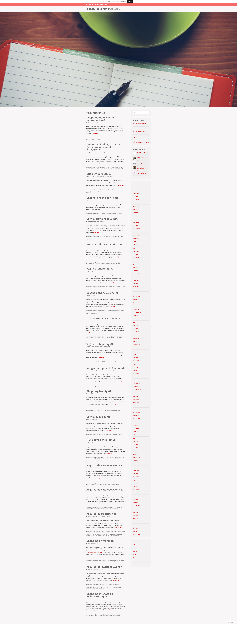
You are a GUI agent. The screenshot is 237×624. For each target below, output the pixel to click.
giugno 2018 (136, 476)
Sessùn (95, 338)
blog (107, 189)
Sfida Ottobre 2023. (98, 173)
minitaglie (108, 237)
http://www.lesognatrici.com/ (94, 552)
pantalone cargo (115, 337)
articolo (104, 189)
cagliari (114, 531)
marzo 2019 (135, 447)
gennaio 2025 (136, 232)
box (101, 336)
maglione (114, 262)
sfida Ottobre (110, 191)
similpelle (88, 616)
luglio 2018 (135, 473)
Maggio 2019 (136, 441)
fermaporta (88, 311)
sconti (95, 168)
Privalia (113, 167)
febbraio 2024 (136, 260)
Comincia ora (130, 1)
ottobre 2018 (136, 463)
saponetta (119, 534)
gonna (92, 311)
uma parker (103, 561)
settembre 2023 (137, 277)
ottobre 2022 (136, 309)
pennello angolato (105, 587)
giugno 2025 (136, 222)
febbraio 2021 (136, 373)
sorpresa (106, 338)
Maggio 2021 (136, 364)
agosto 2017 (136, 509)
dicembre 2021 (136, 341)
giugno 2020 (136, 399)
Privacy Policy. (147, 8)
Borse (107, 167)
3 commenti (98, 139)
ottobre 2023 (136, 273)
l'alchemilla (92, 534)
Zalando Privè (114, 168)
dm (95, 237)
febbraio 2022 (136, 335)
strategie (105, 168)
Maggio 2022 (136, 325)
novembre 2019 (136, 422)
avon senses (117, 584)
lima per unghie (99, 237)
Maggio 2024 (136, 251)
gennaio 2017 (136, 531)
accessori (104, 167)
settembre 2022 (137, 312)
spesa (104, 386)
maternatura (111, 458)
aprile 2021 (135, 367)
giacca (121, 336)
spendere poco (108, 263)
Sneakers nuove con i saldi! (103, 197)
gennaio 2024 (136, 264)
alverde (97, 236)
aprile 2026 (135, 196)
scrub (104, 484)
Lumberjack (117, 286)
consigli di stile (112, 336)
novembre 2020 (136, 383)
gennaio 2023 (136, 299)
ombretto (100, 410)
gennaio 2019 (136, 454)
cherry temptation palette (111, 408)
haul (113, 137)
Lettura (108, 370)
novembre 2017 (136, 499)
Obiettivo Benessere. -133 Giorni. (140, 128)
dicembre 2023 (136, 267)
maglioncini (110, 262)
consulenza (117, 336)
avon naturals (118, 483)
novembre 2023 (136, 270)
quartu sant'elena (113, 534)
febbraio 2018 (136, 489)
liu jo (100, 434)
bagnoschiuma (102, 236)
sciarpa (96, 263)
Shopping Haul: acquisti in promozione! (101, 119)
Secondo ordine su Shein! (102, 292)
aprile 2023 (135, 289)
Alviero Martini (106, 137)
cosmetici (88, 191)
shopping (88, 139)
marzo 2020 (136, 409)
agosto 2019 (136, 431)
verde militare (114, 263)
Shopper (116, 237)
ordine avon (99, 587)
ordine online (89, 263)
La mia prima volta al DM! (102, 218)
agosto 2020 (136, 393)
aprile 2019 (135, 444)
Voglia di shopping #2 (100, 268)
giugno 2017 (136, 515)
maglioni (118, 262)
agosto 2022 (136, 315)
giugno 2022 (136, 322)
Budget (97, 386)
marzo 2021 (135, 370)
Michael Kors (117, 137)
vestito (92, 616)
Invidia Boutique (114, 614)
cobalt (113, 507)
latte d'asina (96, 534)
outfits (110, 337)
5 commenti (120, 434)
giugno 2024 (136, 248)
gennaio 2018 (136, 492)
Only (105, 337)
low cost (104, 237)
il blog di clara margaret (95, 191)
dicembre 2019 (136, 418)
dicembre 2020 (136, 380)
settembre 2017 (136, 505)
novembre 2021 (136, 344)
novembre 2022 (136, 306)
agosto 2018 (136, 470)
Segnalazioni (105, 152)
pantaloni (108, 615)
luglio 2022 (135, 318)
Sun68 (114, 213)
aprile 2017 (135, 521)
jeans (90, 337)
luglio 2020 (135, 396)
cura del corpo (94, 484)
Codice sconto (112, 310)
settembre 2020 (137, 389)
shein (98, 168)
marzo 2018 (135, 486)
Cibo (102, 370)
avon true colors (105, 507)
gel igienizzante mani (102, 458)
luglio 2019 (135, 434)
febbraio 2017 (136, 528)
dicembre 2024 (136, 235)
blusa (107, 310)
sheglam (111, 311)
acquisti (97, 189)
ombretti (96, 410)
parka (93, 263)
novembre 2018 (136, 460)
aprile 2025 (135, 225)
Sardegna (88, 535)
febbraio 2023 (136, 296)
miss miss (95, 615)
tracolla (115, 434)
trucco (118, 410)
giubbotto (101, 262)
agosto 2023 (136, 280)
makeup (92, 410)
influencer (88, 410)
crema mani (91, 237)
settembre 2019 (136, 428)
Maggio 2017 (136, 518)
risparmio (88, 168)
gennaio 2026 (136, 206)
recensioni (105, 191)
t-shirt (112, 338)
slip (87, 313)
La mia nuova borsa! (98, 416)
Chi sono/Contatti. (137, 8)
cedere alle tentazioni (110, 286)
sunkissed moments (90, 588)
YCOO (115, 338)
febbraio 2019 (136, 451)
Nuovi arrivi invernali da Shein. (105, 244)
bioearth (106, 531)
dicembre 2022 (136, 302)
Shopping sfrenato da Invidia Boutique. (99, 595)
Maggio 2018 (136, 480)
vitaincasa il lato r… (141, 152)
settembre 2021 (136, 351)
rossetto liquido (110, 410)
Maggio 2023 (136, 286)
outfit (107, 311)
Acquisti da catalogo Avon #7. (104, 465)
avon (100, 483)
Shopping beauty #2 (98, 391)
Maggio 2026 (136, 193)
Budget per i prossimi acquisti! (105, 368)
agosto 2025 (136, 215)
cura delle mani (92, 458)
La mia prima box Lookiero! (103, 318)
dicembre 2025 (136, 209)
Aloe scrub (98, 531)
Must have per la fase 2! (101, 439)
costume (122, 310)
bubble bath (99, 585)
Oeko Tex (102, 337)
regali (121, 167)
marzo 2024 (136, 257)
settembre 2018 (136, 467)
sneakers (92, 139)
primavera (119, 560)
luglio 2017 (135, 512)
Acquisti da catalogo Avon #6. (104, 489)
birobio (108, 457)
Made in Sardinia (106, 534)
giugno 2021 (136, 360)
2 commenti (120, 168)
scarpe (92, 168)
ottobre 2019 (136, 425)
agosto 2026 (136, 186)
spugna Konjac (101, 535)
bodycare (95, 585)
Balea (107, 236)
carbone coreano (105, 585)
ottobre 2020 (136, 386)
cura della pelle (101, 532)
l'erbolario (104, 361)
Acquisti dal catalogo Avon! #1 (104, 566)
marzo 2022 (136, 331)
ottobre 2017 (136, 502)
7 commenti (109, 386)
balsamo (110, 236)
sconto (91, 338)
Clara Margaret (140, 157)
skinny (102, 338)
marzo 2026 (136, 199)
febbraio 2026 (136, 203)
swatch (103, 508)
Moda (97, 122)
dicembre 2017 (136, 496)
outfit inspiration (110, 560)
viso (108, 535)
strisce (109, 338)
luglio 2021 (135, 357)
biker (97, 336)
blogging (113, 189)
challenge (118, 189)
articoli (100, 189)
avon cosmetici (105, 483)
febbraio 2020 (136, 412)
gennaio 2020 (136, 415)
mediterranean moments (91, 587)
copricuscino (117, 310)
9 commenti (120, 338)
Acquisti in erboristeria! (101, 513)
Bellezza (98, 152)
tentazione (98, 287)
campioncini (119, 531)
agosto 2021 (136, 354)
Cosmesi (102, 176)
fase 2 (96, 458)
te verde (105, 535)
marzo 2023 (136, 293)
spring (96, 561)
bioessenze (110, 531)
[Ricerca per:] (141, 112)
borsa (110, 137)
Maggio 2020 (136, 402)
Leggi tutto (96, 133)
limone (101, 534)
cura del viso (95, 532)
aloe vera (102, 531)
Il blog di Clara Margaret (104, 8)
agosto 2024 (136, 241)
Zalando (109, 168)
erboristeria (106, 532)
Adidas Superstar (99, 137)
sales (114, 615)
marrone (122, 262)
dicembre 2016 (136, 534)
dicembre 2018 (136, 457)
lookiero (96, 337)
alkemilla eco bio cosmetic (101, 457)
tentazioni (119, 361)
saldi (100, 213)
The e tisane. (115, 370)
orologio (101, 484)
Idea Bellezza (119, 408)
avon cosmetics (111, 483)
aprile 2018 (135, 483)
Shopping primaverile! (100, 540)
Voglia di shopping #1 (99, 344)
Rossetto (104, 410)
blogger (109, 189)
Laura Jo (92, 337)
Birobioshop (112, 457)
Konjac (87, 534)
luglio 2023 (135, 283)
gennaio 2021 (136, 376)
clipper (123, 531)
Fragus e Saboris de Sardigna (115, 532)
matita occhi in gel (93, 508)
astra (105, 408)
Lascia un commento (109, 287)
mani (108, 458)
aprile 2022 (135, 328)
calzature (104, 286)
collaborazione (118, 457)
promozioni (117, 167)
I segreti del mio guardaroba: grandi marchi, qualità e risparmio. (104, 147)
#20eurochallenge (99, 408)
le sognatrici (98, 560)
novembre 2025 (136, 212)
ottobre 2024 (136, 238)
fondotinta (117, 507)
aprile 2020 (135, 405)
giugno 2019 (136, 438)
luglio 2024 (135, 244)
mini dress (91, 615)
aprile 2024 (135, 254)
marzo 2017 (135, 525)
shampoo (113, 237)
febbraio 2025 (136, 228)
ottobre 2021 (136, 347)
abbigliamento (99, 167)
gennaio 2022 (136, 338)
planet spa (112, 587)
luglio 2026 (135, 190)
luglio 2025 (135, 219)
